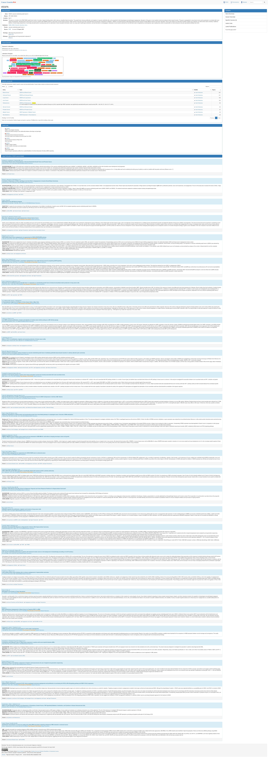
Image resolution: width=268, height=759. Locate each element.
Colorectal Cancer (29, 60)
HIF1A (31, 73)
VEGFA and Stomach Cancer (26, 107)
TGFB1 (20, 295)
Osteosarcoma (53, 73)
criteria (26, 50)
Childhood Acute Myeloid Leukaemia (34, 407)
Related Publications (28, 163)
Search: (207, 86)
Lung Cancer (48, 68)
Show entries (7, 86)
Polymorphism (37, 73)
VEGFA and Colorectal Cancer (26, 95)
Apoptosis (13, 60)
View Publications (199, 92)
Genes (226, 2)
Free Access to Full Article (24, 219)
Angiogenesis (31, 68)
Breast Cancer (41, 68)
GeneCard (22, 25)
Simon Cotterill (20, 751)
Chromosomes (235, 2)
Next (219, 118)
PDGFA (19, 312)
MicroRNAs (38, 60)
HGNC (13, 25)
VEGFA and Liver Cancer (25, 100)
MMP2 (15, 312)
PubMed (21, 50)
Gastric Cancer (26, 210)
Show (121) (11, 34)
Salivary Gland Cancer (51, 367)
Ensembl (17, 25)
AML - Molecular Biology (48, 407)
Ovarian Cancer (22, 332)
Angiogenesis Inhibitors (12, 367)
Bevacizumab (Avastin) (24, 367)
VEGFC (21, 194)
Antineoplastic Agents (38, 74)
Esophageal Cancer (24, 429)
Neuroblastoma (44, 70)
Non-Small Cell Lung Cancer (13, 275)
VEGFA (38, 70)
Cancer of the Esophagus (13, 429)
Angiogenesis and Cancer (13, 194)
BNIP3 (21, 389)
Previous (212, 118)
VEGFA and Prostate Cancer (26, 109)
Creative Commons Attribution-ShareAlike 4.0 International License (44, 751)
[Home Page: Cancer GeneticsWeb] (8, 1)
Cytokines (10, 312)
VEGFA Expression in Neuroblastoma (28, 114)
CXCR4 (40, 463)
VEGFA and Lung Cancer (25, 97)
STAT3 (41, 519)
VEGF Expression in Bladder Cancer (28, 112)
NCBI (10, 29)
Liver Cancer (48, 64)
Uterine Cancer (45, 60)
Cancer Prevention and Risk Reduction (15, 602)
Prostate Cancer (30, 74)
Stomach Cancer (42, 62)
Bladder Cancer (13, 58)
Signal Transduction (24, 230)
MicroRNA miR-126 (38, 621)
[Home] (3, 754)
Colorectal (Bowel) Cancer (13, 463)
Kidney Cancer (19, 58)
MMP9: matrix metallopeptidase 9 (21, 519)
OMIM (10, 25)
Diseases (245, 2)
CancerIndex (29, 76)
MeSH (24, 76)
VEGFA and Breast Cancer (25, 92)
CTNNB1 (41, 429)
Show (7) (11, 37)
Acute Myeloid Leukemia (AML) (18, 407)
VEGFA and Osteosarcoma (25, 103)
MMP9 (50, 70)
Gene (26, 25)
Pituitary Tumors (11, 481)
